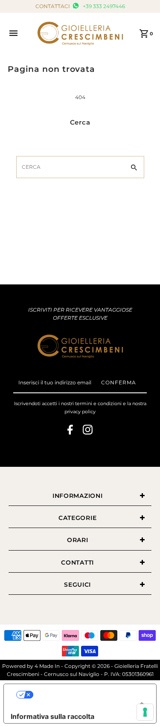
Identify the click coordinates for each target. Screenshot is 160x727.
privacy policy (80, 412)
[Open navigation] (18, 33)
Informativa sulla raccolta (52, 716)
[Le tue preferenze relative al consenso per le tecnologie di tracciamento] (145, 712)
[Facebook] (70, 431)
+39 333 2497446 (103, 6)
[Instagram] (88, 431)
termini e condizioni (98, 403)
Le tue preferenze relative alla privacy (88, 694)
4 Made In (47, 666)
